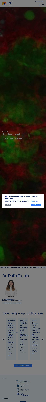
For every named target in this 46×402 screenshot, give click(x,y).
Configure (8, 204)
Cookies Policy (34, 201)
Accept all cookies (36, 204)
